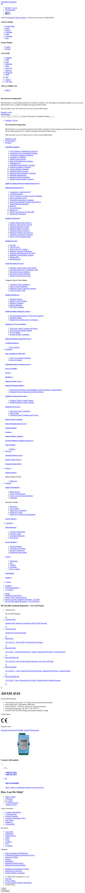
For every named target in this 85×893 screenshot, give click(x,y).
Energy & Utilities (11, 368)
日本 (7, 66)
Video (7, 838)
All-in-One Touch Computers (20, 411)
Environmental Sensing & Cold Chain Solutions (26, 316)
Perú (7, 38)
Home (7, 593)
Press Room (14, 538)
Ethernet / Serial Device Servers (21, 225)
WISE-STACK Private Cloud (20, 276)
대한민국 (8, 68)
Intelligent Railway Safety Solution (22, 402)
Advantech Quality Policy (13, 464)
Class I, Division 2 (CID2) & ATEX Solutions (26, 196)
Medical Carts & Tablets (18, 301)
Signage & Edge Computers (19, 334)
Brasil (7, 28)
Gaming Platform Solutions (19, 169)
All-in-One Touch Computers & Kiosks (23, 328)
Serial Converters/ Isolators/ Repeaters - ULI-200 (22, 599)
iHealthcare (9, 377)
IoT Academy (14, 508)
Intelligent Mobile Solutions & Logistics (17, 311)
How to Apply (15, 569)
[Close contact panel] (1, 764)
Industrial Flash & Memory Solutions (23, 173)
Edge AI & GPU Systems (19, 249)
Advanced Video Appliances (20, 284)
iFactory (8, 373)
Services (8, 451)
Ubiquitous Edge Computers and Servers (24, 415)
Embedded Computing (12, 147)
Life (11, 563)
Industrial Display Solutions (14, 436)
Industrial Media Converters (19, 229)
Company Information (17, 532)
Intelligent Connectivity (12, 218)
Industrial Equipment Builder (14, 385)
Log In (14, 8)
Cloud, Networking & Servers (14, 263)
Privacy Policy (10, 881)
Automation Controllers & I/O (20, 192)
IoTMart (8, 586)
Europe (7, 47)
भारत (8, 14)
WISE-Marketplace (12, 588)
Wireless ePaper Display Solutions (22, 179)
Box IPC (13, 245)
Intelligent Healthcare (12, 295)
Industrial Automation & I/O (14, 188)
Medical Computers (16, 303)
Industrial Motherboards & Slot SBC (22, 253)
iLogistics (8, 432)
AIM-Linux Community (18, 510)
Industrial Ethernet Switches (19, 227)
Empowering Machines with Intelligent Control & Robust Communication (36, 390)
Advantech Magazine (17, 536)
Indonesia (8, 64)
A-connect (9, 846)
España (7, 49)
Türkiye (8, 80)
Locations (13, 567)
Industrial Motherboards (18, 175)
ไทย (6, 77)
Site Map (8, 879)
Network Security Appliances (20, 272)
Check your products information (21, 496)
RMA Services (15, 492)
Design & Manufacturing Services (15, 424)
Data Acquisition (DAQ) (18, 198)
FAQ (7, 844)
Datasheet (4, 730)
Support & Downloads (12, 487)
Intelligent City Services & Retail (15, 324)
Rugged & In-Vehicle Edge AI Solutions (24, 320)
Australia (8, 58)
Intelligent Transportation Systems (21, 255)
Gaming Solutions (10, 428)
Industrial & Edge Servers (13, 381)
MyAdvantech (10, 10)
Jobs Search (9, 820)
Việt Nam (8, 82)
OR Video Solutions (17, 307)
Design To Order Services (13, 460)
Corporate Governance (18, 548)
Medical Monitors (16, 305)
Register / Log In (11, 120)
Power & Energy (16, 208)
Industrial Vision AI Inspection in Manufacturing (27, 392)
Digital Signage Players (18, 159)
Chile (7, 34)
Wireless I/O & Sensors (18, 214)
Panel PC (13, 206)
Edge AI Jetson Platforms (18, 286)
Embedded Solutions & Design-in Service (18, 364)
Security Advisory (11, 519)
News (7, 840)
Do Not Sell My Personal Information (18, 883)
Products (8, 143)
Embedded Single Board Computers (22, 165)
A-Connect (9, 590)
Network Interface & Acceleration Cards (24, 270)
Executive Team (15, 534)
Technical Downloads (31, 730)
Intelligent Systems (11, 241)
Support (8, 483)
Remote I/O (14, 210)
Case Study (9, 832)
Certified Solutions (16, 194)
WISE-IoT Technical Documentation (23, 514)
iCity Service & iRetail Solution (21, 330)
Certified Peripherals (11, 343)
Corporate (8, 523)
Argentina (8, 32)
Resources (13, 506)
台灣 (7, 75)
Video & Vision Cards (17, 290)
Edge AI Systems (16, 360)
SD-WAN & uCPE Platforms (20, 274)
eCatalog (8, 842)
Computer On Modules (18, 157)
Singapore (8, 73)
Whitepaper (9, 834)
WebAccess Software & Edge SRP (22, 212)
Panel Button (5, 114)
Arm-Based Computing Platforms (21, 155)
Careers (7, 557)
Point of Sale (14, 413)
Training (13, 565)
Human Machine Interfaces (19, 204)
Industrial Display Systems (19, 171)
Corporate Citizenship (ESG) (15, 818)
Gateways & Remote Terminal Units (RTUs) (25, 202)
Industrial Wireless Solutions (20, 177)
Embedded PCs (15, 163)
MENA (8, 90)
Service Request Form (17, 494)
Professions (14, 561)
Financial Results (16, 546)
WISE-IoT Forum (16, 512)
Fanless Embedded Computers (20, 167)
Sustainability (9, 573)
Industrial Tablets (16, 318)
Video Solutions (10, 445)
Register (8, 8)
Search (7, 12)
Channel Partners (11, 472)
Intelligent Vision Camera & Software (23, 288)
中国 (7, 60)
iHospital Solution (16, 299)
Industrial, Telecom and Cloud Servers (23, 268)
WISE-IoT (13, 481)
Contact (8, 582)
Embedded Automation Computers (22, 200)
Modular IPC (14, 257)
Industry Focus (10, 836)
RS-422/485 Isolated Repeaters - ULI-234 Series (22, 601)
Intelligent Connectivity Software (21, 235)
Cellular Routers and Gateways (21, 223)
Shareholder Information (18, 552)
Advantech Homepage (9, 2)
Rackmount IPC (15, 259)
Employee (8, 578)
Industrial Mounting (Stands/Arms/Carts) (18, 339)
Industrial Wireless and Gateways (21, 233)
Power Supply (15, 347)
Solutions (8, 349)
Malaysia (8, 71)
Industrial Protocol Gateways (20, 231)
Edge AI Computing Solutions (20, 358)
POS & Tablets (15, 332)
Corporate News (11, 814)
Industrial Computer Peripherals (21, 251)
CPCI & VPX (15, 247)
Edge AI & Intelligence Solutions (21, 161)
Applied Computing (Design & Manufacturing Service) (22, 183)
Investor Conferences (17, 550)
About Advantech (10, 527)
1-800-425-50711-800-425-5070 (11, 804)
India (7, 62)
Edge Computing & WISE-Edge (15, 353)
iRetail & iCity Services (12, 407)
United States (10, 26)
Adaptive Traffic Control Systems (21, 400)
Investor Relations (11, 542)
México (8, 30)
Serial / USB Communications (20, 237)
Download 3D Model (15, 730)
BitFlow (12, 449)
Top (4, 888)
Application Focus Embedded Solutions (24, 153)
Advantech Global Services (13, 455)
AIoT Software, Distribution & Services (24, 151)
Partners (8, 468)
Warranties (13, 498)
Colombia (8, 36)
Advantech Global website (16, 17)
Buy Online (11, 797)
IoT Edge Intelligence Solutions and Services (19, 440)
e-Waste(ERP (10, 824)
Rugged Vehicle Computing (13, 419)
